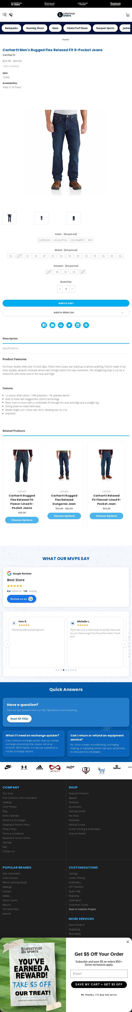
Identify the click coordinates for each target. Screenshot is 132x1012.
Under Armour (10, 878)
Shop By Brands (77, 833)
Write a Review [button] (11, 66)
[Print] (61, 325)
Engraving (74, 895)
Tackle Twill (74, 891)
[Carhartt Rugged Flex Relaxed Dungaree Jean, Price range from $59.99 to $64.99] (64, 465)
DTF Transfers (76, 886)
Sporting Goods (77, 811)
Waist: (66, 250)
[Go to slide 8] (73, 670)
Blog (5, 811)
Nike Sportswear (11, 873)
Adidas (6, 895)
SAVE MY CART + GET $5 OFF (99, 984)
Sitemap (7, 842)
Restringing (75, 933)
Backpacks (11, 28)
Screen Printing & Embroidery (84, 829)
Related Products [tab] (14, 430)
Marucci (7, 904)
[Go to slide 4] (63, 670)
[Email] (52, 325)
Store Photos (10, 806)
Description (10, 338)
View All (7, 913)
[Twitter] (69, 325)
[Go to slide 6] (68, 670)
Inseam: (66, 265)
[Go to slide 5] (66, 670)
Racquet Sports (105, 28)
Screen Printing (77, 878)
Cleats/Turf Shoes (77, 28)
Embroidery (75, 882)
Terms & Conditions (13, 833)
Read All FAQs (19, 718)
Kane (55, 28)
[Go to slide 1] (56, 670)
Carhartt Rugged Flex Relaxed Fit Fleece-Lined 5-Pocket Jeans (22, 502)
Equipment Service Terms (16, 838)
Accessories (75, 806)
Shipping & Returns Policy (16, 824)
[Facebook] (44, 325)
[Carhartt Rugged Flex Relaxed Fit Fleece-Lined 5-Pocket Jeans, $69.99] (22, 465)
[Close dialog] (127, 942)
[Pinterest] (86, 325)
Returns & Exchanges (14, 820)
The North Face (11, 909)
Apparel (73, 797)
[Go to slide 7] (71, 670)
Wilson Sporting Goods (15, 882)
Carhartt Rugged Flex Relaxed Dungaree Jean (64, 500)
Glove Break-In (77, 924)
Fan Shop (74, 815)
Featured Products (79, 793)
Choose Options (21, 520)
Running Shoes (35, 28)
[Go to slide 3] (61, 670)
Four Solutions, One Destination (20, 797)
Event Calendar (11, 815)
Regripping (74, 929)
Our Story (8, 793)
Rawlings (7, 886)
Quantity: (66, 281)
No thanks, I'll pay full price (99, 995)
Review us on (18, 599)
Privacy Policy (9, 829)
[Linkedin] (78, 325)
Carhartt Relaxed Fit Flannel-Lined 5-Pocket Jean (106, 500)
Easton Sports (10, 900)
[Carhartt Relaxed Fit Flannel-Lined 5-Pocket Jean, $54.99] (106, 465)
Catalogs (7, 802)
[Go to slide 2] (58, 670)
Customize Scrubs (78, 904)
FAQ (5, 846)
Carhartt (7, 891)
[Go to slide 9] (75, 670)
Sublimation (75, 900)
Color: (66, 234)
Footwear (74, 802)
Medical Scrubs (77, 824)
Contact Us (9, 851)
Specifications (10, 348)
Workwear (74, 820)
